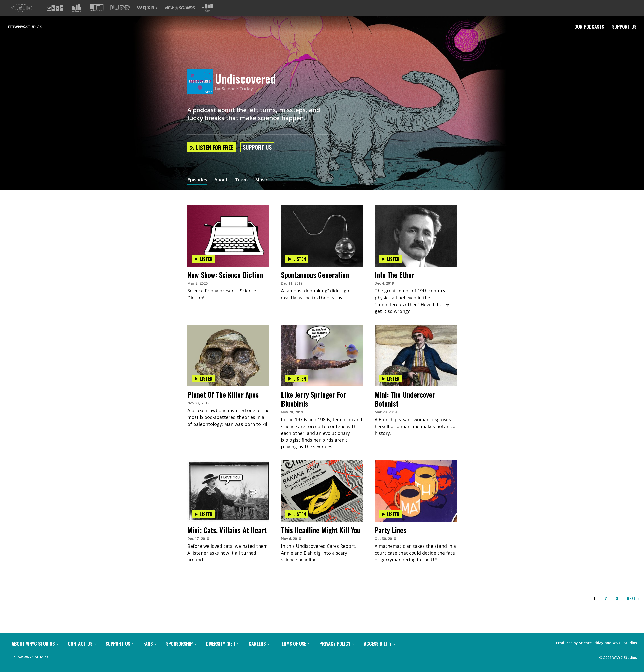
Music (261, 180)
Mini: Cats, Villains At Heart (227, 530)
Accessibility (378, 643)
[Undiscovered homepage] (201, 82)
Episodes (197, 180)
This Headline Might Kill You (320, 530)
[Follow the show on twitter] (65, 655)
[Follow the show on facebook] (55, 655)
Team (241, 180)
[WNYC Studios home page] (31, 26)
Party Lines (391, 530)
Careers (257, 643)
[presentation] (228, 220)
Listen (206, 259)
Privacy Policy (334, 643)
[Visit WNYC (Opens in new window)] (55, 8)
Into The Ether (394, 275)
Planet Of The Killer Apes (223, 394)
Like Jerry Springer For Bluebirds (313, 399)
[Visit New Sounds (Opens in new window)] (180, 8)
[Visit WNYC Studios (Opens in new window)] (97, 7)
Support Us (624, 26)
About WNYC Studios (33, 643)
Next (632, 598)
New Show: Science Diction (225, 275)
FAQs (148, 643)
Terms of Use (292, 643)
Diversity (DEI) (220, 643)
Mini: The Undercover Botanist (405, 399)
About (221, 180)
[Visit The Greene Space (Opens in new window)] (207, 8)
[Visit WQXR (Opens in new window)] (147, 8)
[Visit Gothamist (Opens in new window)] (76, 7)
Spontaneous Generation (315, 275)
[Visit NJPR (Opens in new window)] (120, 8)
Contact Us (80, 643)
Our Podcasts (589, 26)
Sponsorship (179, 643)
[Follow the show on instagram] (75, 655)
